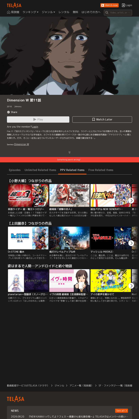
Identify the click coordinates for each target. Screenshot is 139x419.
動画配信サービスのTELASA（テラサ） (28, 385)
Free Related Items (100, 170)
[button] (109, 5)
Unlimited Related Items (40, 170)
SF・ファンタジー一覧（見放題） (117, 385)
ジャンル (59, 385)
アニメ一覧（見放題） (81, 385)
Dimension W (21, 144)
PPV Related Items (72, 170)
